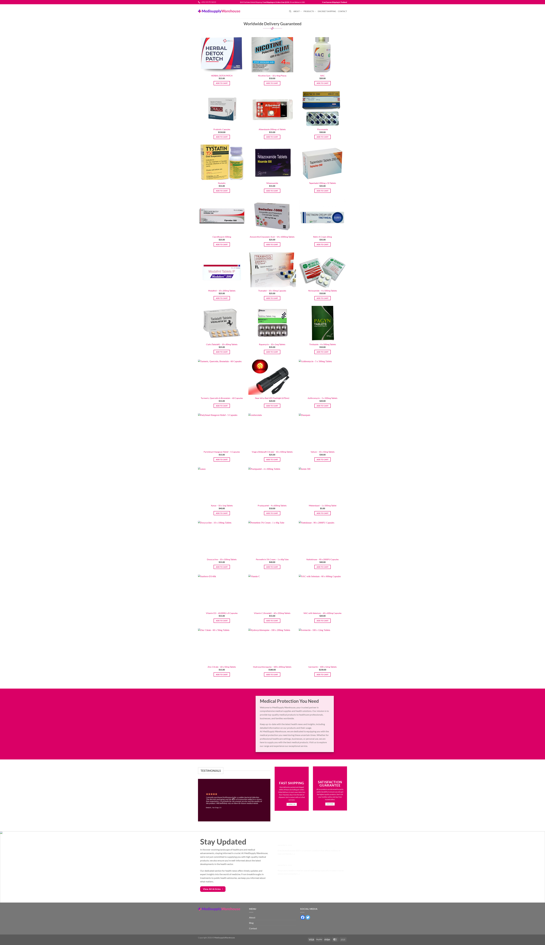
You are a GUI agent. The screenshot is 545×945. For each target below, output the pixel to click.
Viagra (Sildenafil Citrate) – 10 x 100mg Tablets (272, 452)
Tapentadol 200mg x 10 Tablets (322, 183)
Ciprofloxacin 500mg (221, 237)
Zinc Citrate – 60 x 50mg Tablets (222, 667)
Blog (251, 922)
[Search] (290, 11)
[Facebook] (302, 917)
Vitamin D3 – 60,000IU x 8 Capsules (222, 613)
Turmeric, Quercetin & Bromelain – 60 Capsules (222, 398)
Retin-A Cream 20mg (322, 237)
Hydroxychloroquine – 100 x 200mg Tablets (272, 667)
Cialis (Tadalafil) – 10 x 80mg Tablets (221, 344)
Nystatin (222, 183)
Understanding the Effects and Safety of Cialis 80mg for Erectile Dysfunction (307, 840)
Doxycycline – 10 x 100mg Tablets (222, 559)
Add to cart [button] (222, 83)
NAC (322, 75)
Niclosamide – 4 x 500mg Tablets (322, 290)
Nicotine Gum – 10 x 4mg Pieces (272, 75)
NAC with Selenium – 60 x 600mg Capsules (322, 613)
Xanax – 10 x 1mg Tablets (222, 505)
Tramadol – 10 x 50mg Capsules (272, 290)
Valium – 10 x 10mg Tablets (323, 452)
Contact (342, 11)
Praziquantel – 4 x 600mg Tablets (272, 505)
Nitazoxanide (272, 183)
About (296, 11)
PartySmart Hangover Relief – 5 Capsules (222, 452)
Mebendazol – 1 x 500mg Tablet (322, 505)
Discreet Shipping (327, 11)
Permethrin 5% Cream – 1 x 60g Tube (272, 559)
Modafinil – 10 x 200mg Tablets (221, 290)
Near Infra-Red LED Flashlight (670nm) (272, 398)
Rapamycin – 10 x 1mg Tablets (272, 344)
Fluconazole (322, 129)
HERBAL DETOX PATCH (221, 75)
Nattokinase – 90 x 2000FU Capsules (322, 559)
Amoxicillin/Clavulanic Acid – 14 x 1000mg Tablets (272, 237)
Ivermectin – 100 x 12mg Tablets (322, 667)
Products (309, 11)
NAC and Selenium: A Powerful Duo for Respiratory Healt (309, 861)
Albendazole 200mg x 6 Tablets (272, 129)
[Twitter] (308, 917)
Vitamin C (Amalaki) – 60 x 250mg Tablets (272, 613)
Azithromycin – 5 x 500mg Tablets (322, 398)
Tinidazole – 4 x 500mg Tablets (322, 344)
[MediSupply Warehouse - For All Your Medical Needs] (219, 11)
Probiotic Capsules (221, 129)
